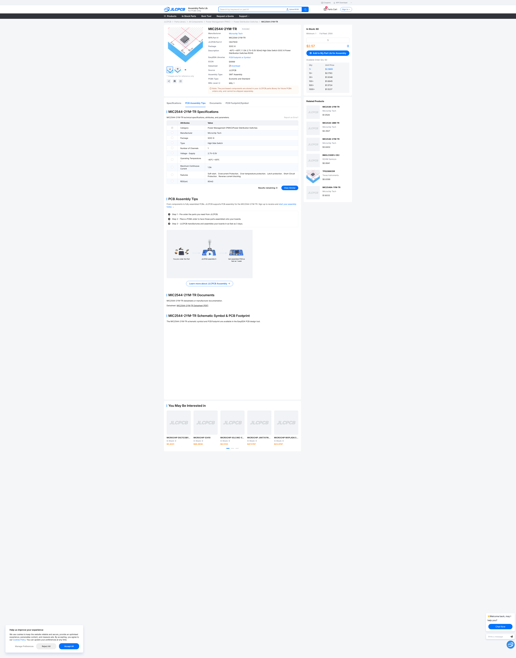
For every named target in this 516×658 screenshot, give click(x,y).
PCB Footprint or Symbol (239, 57)
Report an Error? (291, 117)
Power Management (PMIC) (218, 22)
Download (235, 66)
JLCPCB (167, 22)
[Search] (305, 9)
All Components (196, 22)
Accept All (69, 646)
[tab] (174, 103)
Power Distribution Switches (246, 22)
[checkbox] (172, 128)
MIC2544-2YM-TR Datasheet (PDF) (192, 305)
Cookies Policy (19, 640)
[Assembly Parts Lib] (174, 9)
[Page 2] (232, 448)
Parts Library (180, 22)
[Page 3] (237, 448)
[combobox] (251, 9)
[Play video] (209, 254)
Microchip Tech (236, 33)
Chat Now (500, 626)
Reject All (46, 646)
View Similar (290, 188)
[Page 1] (228, 448)
